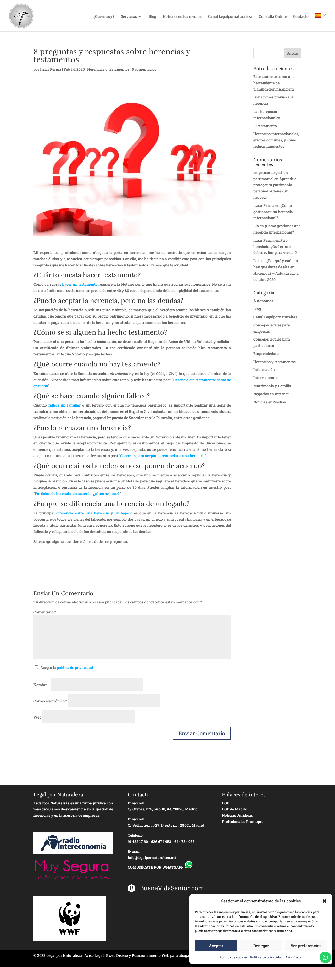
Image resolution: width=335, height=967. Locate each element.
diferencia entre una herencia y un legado (94, 512)
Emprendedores (266, 353)
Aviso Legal (294, 957)
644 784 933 (184, 841)
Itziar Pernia (50, 69)
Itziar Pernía (264, 240)
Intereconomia (265, 377)
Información (264, 369)
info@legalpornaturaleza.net (152, 857)
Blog (152, 17)
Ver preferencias (306, 945)
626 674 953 (161, 841)
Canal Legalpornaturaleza (230, 17)
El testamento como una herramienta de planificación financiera (274, 83)
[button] (324, 901)
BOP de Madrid (234, 809)
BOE (225, 803)
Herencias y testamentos (108, 69)
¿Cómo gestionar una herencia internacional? (273, 211)
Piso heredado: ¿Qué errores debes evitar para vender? (275, 246)
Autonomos (263, 300)
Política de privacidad (266, 957)
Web (37, 717)
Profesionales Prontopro (243, 821)
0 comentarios (144, 69)
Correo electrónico (50, 700)
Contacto (301, 17)
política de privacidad (75, 667)
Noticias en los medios (182, 17)
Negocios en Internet (271, 393)
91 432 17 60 (138, 841)
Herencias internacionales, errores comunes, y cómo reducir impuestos (276, 140)
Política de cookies (234, 957)
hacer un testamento (80, 284)
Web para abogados (178, 955)
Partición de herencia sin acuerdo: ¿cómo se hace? (77, 493)
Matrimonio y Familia (272, 385)
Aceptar (216, 945)
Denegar (261, 945)
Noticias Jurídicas (237, 815)
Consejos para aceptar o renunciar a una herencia (162, 455)
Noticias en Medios (269, 401)
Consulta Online (273, 17)
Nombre (42, 684)
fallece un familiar (64, 405)
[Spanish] (321, 22)
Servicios (129, 17)
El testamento (265, 125)
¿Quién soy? (103, 17)
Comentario (45, 611)
